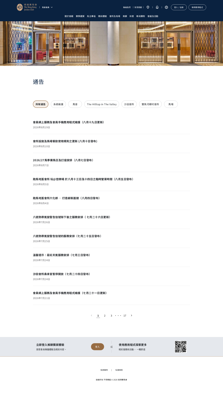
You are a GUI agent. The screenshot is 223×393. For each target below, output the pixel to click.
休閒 (131, 16)
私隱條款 (119, 370)
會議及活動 (152, 16)
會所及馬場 (114, 16)
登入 (97, 346)
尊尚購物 (140, 16)
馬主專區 (91, 16)
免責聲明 (104, 370)
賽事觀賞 (80, 16)
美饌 (125, 16)
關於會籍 (69, 16)
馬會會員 (45, 7)
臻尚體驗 (102, 16)
